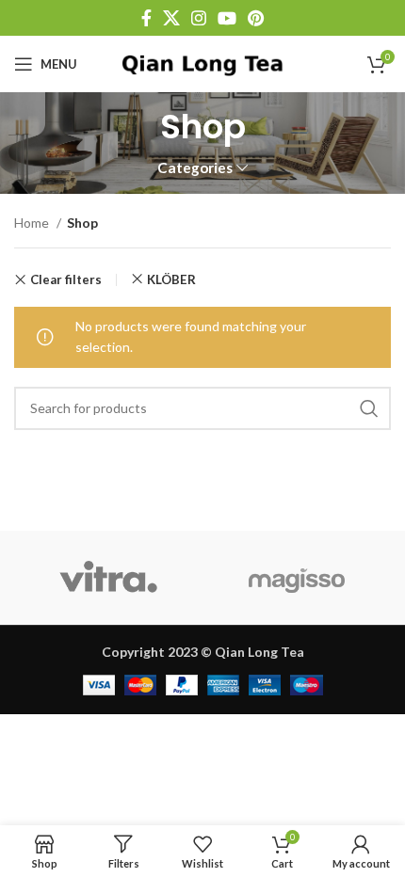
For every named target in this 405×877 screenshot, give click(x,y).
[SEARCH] (369, 408)
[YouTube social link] (227, 18)
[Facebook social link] (146, 18)
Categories (195, 168)
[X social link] (171, 18)
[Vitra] (108, 578)
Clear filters (66, 280)
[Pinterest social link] (255, 18)
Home (33, 223)
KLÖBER (171, 279)
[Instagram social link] (199, 18)
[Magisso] (296, 578)
